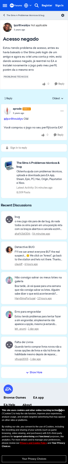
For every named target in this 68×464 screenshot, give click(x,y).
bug (17, 217)
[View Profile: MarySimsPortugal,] (9, 280)
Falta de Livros (24, 342)
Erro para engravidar (28, 312)
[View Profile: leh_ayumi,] (9, 314)
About (27, 405)
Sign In (59, 5)
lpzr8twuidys (22, 25)
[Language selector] (27, 5)
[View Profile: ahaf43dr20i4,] (9, 219)
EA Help (9, 405)
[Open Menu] (62, 15)
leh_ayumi (20, 328)
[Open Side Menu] (5, 5)
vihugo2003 (21, 359)
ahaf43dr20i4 (22, 233)
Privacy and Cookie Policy (33, 443)
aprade (17, 108)
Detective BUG (25, 247)
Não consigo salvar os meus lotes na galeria (38, 279)
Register (47, 5)
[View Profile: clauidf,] (9, 249)
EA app (38, 398)
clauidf (18, 264)
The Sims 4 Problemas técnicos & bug (25, 15)
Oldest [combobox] (57, 98)
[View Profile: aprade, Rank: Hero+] (7, 111)
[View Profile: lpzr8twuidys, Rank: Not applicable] (7, 27)
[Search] (36, 5)
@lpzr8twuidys (13, 119)
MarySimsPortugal (25, 298)
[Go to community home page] (16, 5)
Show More (36, 372)
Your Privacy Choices (34, 458)
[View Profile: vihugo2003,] (9, 345)
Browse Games (15, 398)
